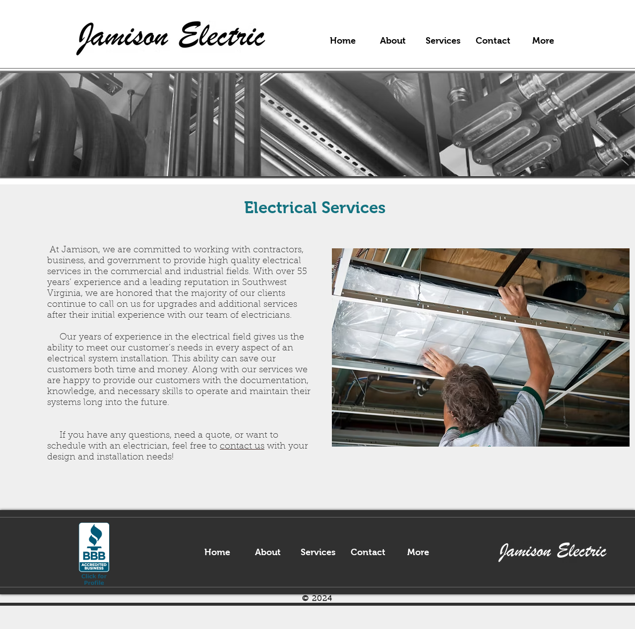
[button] (443, 40)
